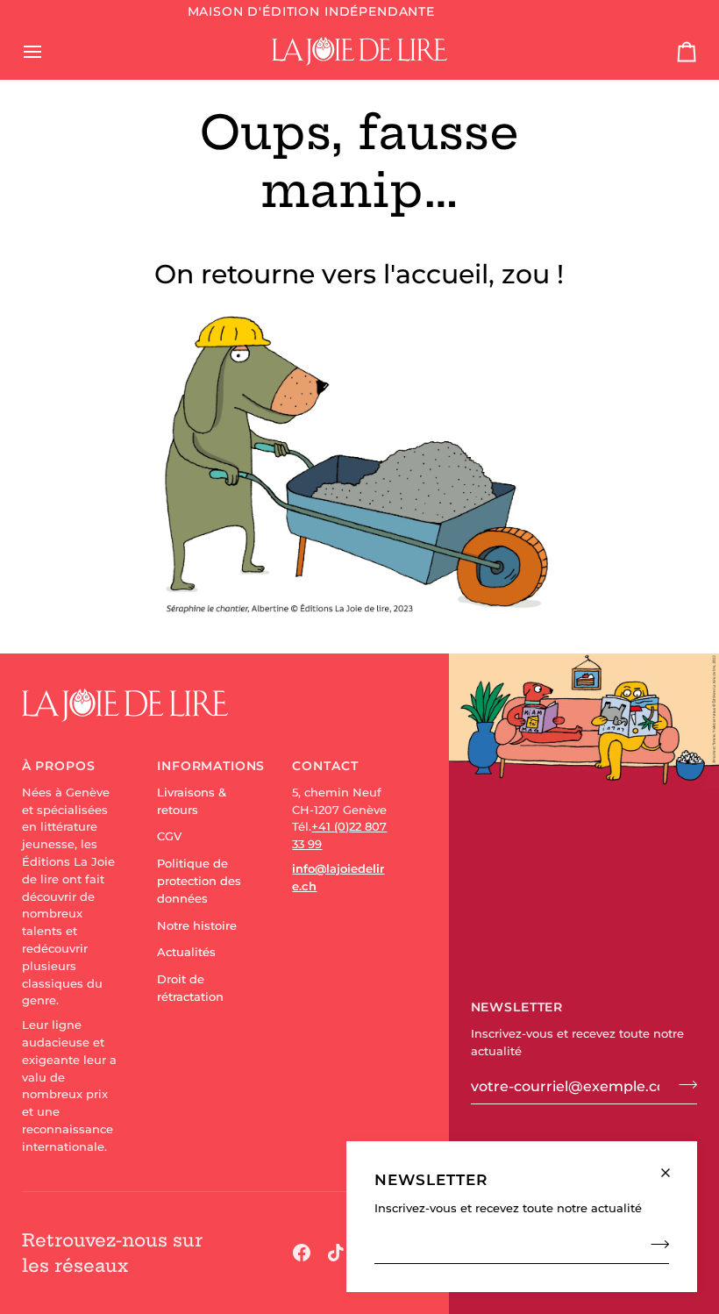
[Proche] (673, 1165)
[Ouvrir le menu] (48, 51)
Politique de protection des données (199, 880)
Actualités (186, 952)
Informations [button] (205, 766)
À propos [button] (59, 766)
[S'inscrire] (654, 1244)
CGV (169, 836)
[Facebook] (301, 1252)
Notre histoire (197, 925)
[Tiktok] (336, 1252)
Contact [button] (325, 766)
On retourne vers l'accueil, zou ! (359, 274)
